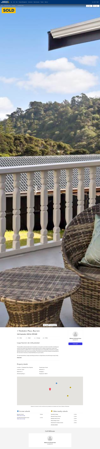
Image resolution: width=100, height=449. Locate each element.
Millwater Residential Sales (75, 338)
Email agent (75, 343)
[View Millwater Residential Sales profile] (75, 334)
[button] (50, 389)
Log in (97, 1)
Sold (1, 5)
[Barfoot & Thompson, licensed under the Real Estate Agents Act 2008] (5, 1)
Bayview (13, 5)
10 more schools (54, 424)
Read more (19, 357)
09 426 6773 (75, 339)
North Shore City (7, 5)
